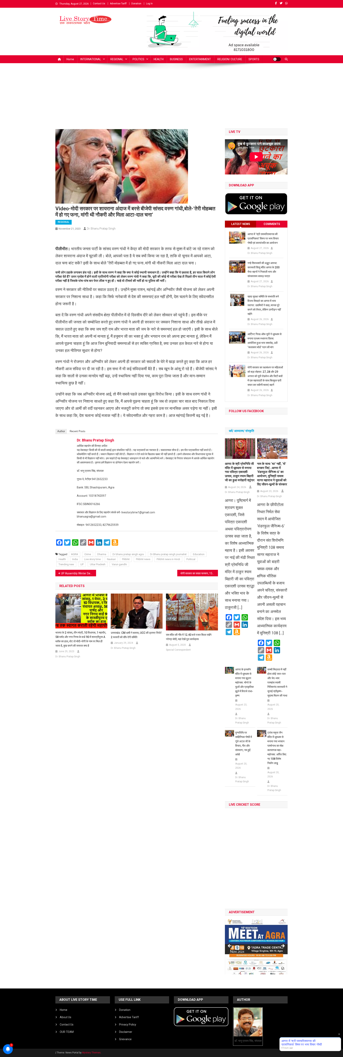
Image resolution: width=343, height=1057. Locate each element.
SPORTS (254, 59)
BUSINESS (176, 59)
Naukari (111, 559)
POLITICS (138, 59)
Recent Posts (77, 431)
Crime (87, 554)
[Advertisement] (171, 99)
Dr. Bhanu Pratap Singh (101, 228)
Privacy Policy (127, 1024)
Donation (136, 3)
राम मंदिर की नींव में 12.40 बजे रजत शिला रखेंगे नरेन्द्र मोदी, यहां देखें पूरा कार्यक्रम (188, 637)
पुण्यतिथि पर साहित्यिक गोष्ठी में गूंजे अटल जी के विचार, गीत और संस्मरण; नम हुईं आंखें (243, 743)
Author (61, 431)
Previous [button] (230, 946)
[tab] (240, 224)
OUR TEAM (67, 1031)
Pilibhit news (143, 559)
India (75, 559)
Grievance (125, 1039)
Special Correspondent (178, 649)
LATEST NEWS (240, 224)
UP (82, 564)
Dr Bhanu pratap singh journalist (168, 554)
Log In (149, 3)
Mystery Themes (91, 1052)
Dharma (101, 554)
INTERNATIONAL (90, 59)
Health (62, 559)
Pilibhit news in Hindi (168, 559)
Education (198, 554)
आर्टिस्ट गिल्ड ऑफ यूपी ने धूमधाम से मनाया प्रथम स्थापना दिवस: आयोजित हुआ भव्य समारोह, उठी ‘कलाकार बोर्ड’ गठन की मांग (264, 341)
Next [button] (283, 946)
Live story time (92, 559)
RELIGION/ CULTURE (229, 59)
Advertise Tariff (118, 3)
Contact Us (99, 3)
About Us (65, 1017)
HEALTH (159, 59)
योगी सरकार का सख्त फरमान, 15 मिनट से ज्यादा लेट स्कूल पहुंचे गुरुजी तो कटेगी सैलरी (199, 573)
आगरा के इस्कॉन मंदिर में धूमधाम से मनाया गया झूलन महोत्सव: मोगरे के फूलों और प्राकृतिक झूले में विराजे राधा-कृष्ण (244, 682)
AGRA (74, 554)
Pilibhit (126, 559)
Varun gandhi (119, 564)
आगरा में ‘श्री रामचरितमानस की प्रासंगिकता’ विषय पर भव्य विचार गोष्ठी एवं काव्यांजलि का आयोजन (263, 238)
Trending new (66, 564)
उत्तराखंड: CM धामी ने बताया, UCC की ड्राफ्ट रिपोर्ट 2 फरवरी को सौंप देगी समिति (136, 635)
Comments (272, 224)
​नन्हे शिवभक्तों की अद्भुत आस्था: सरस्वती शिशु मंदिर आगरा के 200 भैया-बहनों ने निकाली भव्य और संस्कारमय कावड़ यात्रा (263, 269)
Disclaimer (125, 1031)
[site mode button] (277, 59)
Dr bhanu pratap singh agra (128, 554)
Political (190, 559)
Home (70, 59)
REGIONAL (116, 59)
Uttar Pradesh (97, 564)
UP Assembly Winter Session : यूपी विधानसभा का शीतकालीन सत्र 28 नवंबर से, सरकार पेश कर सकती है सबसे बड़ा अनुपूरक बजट (78, 573)
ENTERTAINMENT (200, 59)
